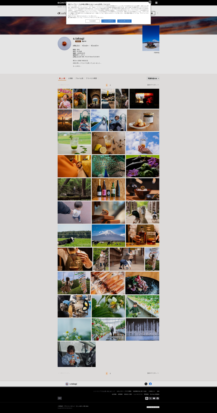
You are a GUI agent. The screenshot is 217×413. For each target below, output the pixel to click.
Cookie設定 (93, 21)
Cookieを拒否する (108, 21)
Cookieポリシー (85, 16)
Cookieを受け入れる (124, 21)
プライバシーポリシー (89, 17)
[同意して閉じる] (149, 1)
